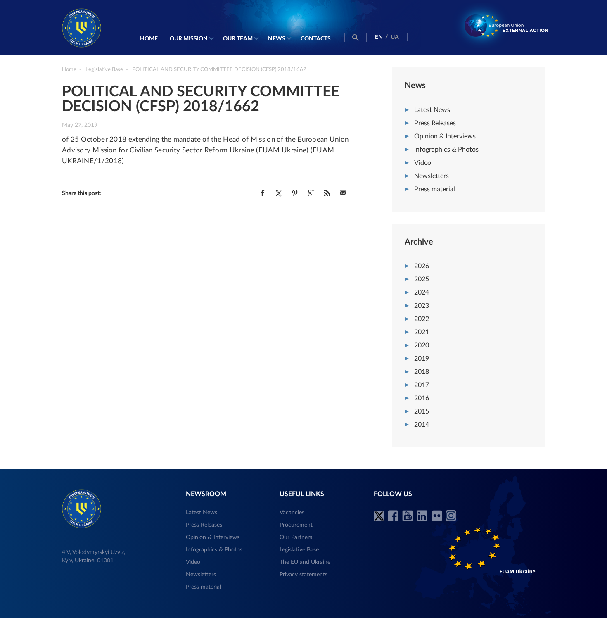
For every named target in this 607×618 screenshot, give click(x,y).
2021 (421, 332)
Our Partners (296, 537)
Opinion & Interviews (445, 136)
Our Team (238, 39)
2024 (421, 292)
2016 (421, 398)
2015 (421, 411)
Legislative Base (299, 550)
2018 (421, 371)
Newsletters (431, 176)
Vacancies (292, 513)
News (276, 39)
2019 (421, 358)
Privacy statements (303, 575)
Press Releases (435, 123)
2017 (421, 385)
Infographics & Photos (446, 149)
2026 (421, 266)
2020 (421, 345)
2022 (421, 319)
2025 (421, 279)
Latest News (432, 110)
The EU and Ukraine (305, 562)
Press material (434, 189)
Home (149, 39)
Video (422, 162)
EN (379, 37)
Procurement (296, 525)
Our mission (189, 39)
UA (395, 37)
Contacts (316, 39)
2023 (421, 305)
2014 (421, 424)
